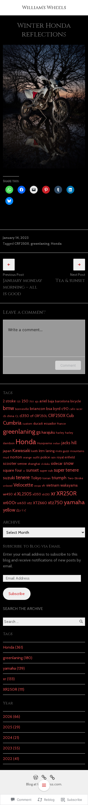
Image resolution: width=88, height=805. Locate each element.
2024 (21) (11, 737)
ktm (42, 451)
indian (56, 443)
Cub (70, 415)
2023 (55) (11, 748)
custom (27, 423)
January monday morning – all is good (22, 287)
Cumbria (12, 423)
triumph (59, 477)
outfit (36, 457)
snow (69, 463)
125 (19, 401)
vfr (43, 485)
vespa (37, 485)
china (10, 416)
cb (4, 416)
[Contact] (52, 777)
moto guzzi (62, 451)
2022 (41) (11, 758)
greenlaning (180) (17, 657)
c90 (64, 408)
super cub (46, 470)
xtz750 (55, 502)
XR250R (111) (13, 689)
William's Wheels (44, 7)
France (61, 423)
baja (51, 401)
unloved (7, 485)
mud (6, 457)
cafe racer (75, 409)
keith (34, 451)
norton (16, 457)
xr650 (21, 503)
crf (31, 416)
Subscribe (17, 593)
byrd (56, 409)
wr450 (8, 494)
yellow (9, 510)
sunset (32, 470)
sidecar (57, 463)
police (45, 457)
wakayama (69, 485)
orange (27, 457)
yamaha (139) (14, 668)
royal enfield (66, 457)
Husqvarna (44, 443)
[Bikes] (36, 777)
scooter (9, 463)
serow (22, 463)
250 (25, 401)
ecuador (50, 423)
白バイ (21, 510)
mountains (77, 451)
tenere (23, 477)
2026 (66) (11, 716)
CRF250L (40, 416)
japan (7, 451)
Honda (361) (13, 647)
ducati (38, 423)
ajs (36, 401)
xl (15, 494)
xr (53, 493)
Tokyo (36, 477)
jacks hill (69, 442)
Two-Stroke (75, 478)
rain (53, 457)
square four (12, 470)
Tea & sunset (70, 281)
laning (50, 451)
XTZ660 (40, 503)
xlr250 (46, 494)
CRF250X (21, 243)
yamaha (74, 502)
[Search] (81, 622)
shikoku (45, 464)
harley (60, 432)
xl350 (37, 494)
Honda (56, 243)
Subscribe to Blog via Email (32, 546)
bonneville (22, 409)
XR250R (66, 493)
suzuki (9, 477)
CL (17, 416)
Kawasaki (21, 450)
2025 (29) (11, 727)
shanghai (34, 464)
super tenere (66, 470)
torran (47, 478)
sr (24, 470)
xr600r (9, 502)
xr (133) (9, 679)
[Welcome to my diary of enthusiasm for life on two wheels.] (44, 777)
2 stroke (9, 401)
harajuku (48, 432)
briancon (37, 408)
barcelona (62, 401)
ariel (43, 400)
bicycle (75, 401)
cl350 (24, 415)
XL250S (24, 493)
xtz (29, 503)
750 (31, 401)
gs (38, 432)
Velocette (23, 485)
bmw (8, 408)
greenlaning (40, 243)
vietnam (52, 485)
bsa (49, 408)
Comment (68, 365)
